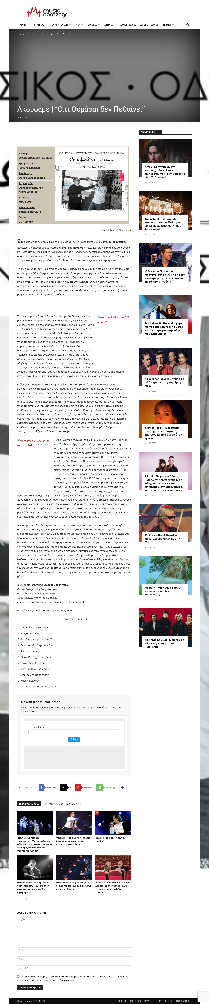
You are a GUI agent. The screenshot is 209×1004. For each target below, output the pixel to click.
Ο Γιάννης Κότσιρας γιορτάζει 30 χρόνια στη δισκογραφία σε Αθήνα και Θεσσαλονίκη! (73, 885)
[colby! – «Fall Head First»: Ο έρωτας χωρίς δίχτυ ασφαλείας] (165, 575)
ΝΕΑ (78, 24)
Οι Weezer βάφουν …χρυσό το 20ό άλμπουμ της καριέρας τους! (164, 382)
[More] (123, 787)
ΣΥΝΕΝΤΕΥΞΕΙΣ (60, 24)
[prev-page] (19, 899)
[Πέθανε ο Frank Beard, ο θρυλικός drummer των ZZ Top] (165, 523)
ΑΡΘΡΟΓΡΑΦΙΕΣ (149, 24)
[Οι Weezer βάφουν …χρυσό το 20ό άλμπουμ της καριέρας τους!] (165, 367)
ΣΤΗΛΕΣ (108, 24)
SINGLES (92, 24)
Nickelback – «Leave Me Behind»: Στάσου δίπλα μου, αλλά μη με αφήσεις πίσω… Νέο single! (163, 224)
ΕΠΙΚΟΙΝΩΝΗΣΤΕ (184, 1001)
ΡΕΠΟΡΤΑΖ (38, 24)
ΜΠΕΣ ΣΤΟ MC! (166, 1001)
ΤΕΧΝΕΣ (167, 24)
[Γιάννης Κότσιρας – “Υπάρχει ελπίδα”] (113, 823)
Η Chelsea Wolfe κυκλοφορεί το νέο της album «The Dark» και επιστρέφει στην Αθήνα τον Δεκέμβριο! (164, 328)
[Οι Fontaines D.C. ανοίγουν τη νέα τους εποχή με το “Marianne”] (165, 627)
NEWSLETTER (150, 1001)
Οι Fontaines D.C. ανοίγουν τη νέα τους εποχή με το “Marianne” (164, 643)
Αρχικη (24, 24)
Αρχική (20, 33)
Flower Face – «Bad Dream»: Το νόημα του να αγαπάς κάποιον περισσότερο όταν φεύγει (163, 433)
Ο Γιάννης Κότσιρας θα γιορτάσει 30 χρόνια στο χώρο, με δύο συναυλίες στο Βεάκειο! (73, 841)
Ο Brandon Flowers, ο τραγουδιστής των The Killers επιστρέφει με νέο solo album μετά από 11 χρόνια (165, 276)
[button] (188, 25)
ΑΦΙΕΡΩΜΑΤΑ (128, 24)
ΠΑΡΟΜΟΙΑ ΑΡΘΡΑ (29, 804)
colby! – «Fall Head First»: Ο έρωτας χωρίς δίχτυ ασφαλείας (163, 591)
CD (28, 33)
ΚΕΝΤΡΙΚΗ (122, 1001)
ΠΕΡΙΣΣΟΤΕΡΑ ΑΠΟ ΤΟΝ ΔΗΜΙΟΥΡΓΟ (62, 804)
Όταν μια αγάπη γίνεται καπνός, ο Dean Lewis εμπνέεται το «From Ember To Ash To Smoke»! (165, 172)
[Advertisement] (132, 12)
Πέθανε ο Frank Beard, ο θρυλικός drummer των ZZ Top (162, 539)
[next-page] (25, 899)
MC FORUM (135, 1001)
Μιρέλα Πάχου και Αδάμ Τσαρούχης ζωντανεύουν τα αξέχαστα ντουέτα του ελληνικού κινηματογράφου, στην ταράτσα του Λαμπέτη (164, 483)
